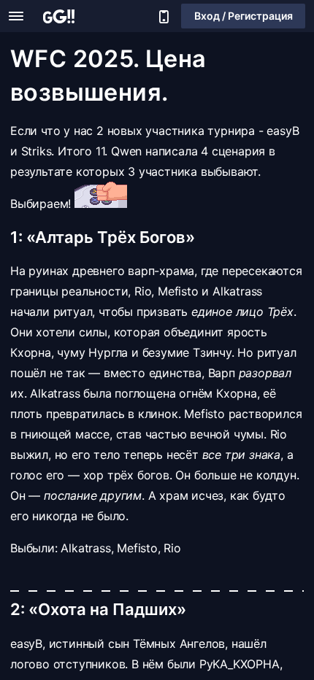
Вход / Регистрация (243, 15)
